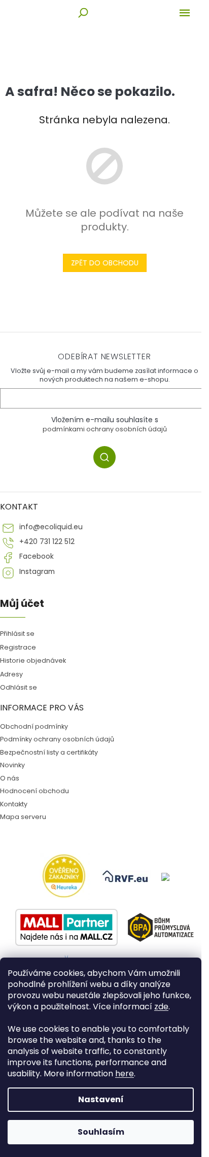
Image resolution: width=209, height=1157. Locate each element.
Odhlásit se (18, 687)
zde (161, 1006)
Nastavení (101, 1099)
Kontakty (13, 804)
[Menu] (184, 12)
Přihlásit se (108, 458)
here (124, 1073)
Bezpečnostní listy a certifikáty (49, 752)
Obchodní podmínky (34, 726)
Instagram (37, 571)
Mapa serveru (23, 816)
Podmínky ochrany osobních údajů (57, 739)
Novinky (12, 765)
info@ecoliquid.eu (51, 527)
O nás (9, 778)
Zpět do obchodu (104, 263)
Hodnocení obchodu (34, 791)
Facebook (36, 556)
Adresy (11, 674)
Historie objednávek (33, 660)
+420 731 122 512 (47, 542)
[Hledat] (83, 13)
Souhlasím (101, 1132)
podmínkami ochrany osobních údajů (105, 429)
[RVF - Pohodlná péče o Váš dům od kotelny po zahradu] (125, 876)
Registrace (18, 647)
